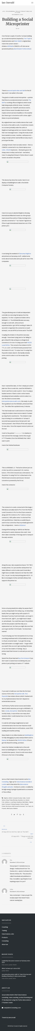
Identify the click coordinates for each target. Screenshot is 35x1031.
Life (3, 11)
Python (17, 12)
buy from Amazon (23, 658)
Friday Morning (13, 800)
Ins (24, 800)
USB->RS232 (6, 150)
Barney (4, 740)
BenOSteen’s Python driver (22, 49)
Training (4, 930)
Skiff (13, 806)
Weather (15, 808)
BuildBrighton (29, 735)
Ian (18, 28)
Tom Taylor (27, 38)
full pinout (23, 525)
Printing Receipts (15, 804)
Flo (11, 860)
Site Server (8, 806)
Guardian (20, 800)
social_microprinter (11, 711)
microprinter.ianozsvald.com (11, 401)
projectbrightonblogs (24, 11)
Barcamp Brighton (25, 253)
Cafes (24, 798)
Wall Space (10, 808)
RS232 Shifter (22, 740)
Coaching (5, 927)
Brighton (6, 798)
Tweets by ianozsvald (8, 1017)
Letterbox (7, 802)
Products (5, 937)
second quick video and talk (16, 90)
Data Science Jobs (8, 934)
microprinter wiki (19, 694)
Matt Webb (17, 41)
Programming (10, 11)
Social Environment (20, 806)
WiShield (10, 46)
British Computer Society (15, 798)
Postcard (7, 804)
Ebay (7, 800)
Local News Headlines (16, 802)
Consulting (5, 941)
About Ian (5, 944)
